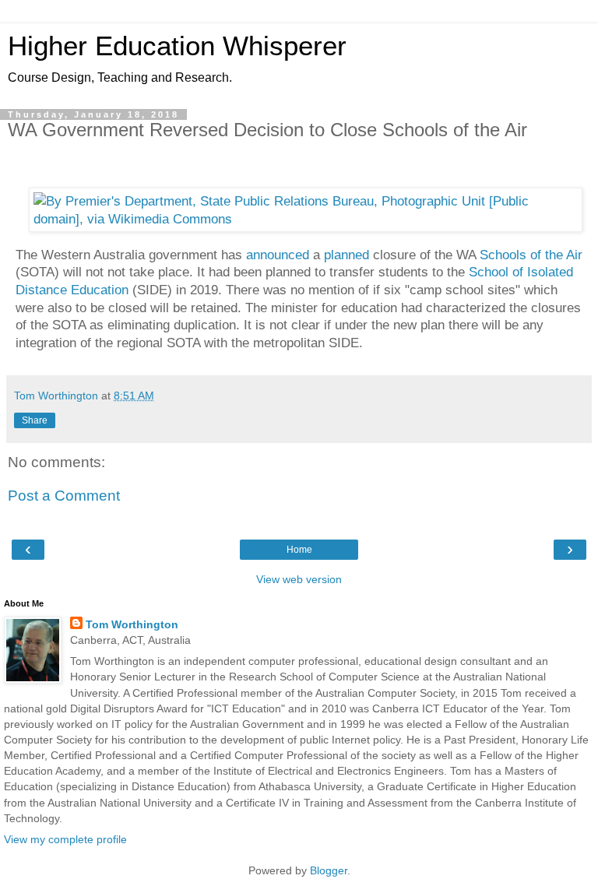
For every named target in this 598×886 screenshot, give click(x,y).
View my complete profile (65, 839)
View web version (299, 579)
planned (346, 254)
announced (277, 254)
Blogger (328, 870)
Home (299, 549)
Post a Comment (64, 495)
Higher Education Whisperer (177, 46)
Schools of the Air (531, 254)
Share (34, 420)
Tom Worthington (132, 624)
